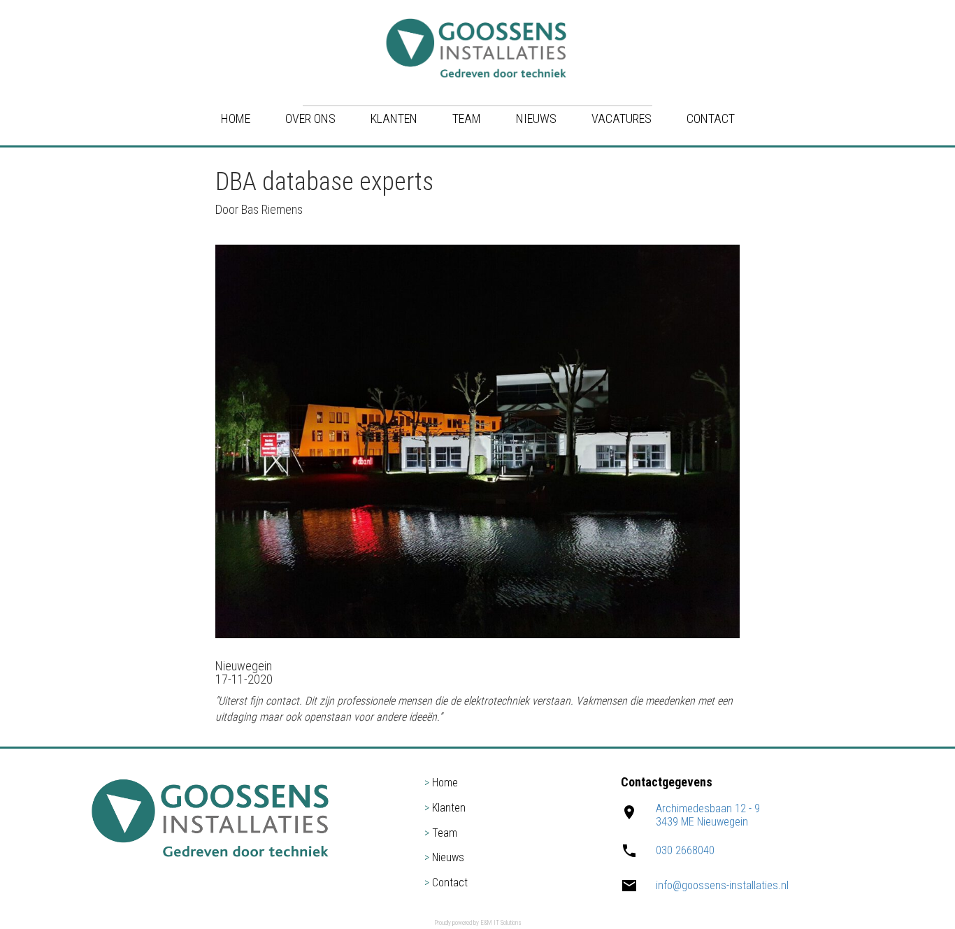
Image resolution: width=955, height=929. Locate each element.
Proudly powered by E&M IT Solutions (477, 922)
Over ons (310, 118)
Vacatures (621, 118)
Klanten (394, 118)
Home (235, 118)
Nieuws (536, 118)
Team (466, 118)
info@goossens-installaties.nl (722, 885)
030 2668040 (685, 850)
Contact (711, 118)
